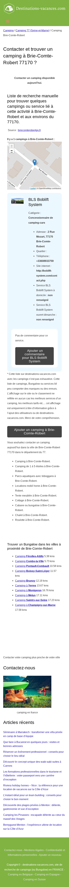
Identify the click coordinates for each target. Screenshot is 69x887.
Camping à (25, 585)
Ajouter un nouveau (50, 854)
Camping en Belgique (20, 874)
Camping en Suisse (34, 879)
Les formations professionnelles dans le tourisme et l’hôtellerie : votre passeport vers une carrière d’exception (32, 775)
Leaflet (33, 188)
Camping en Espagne (47, 874)
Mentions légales (34, 850)
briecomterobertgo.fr (29, 130)
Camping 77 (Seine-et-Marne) (32, 30)
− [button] (12, 151)
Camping (8, 30)
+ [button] (12, 146)
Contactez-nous (13, 850)
